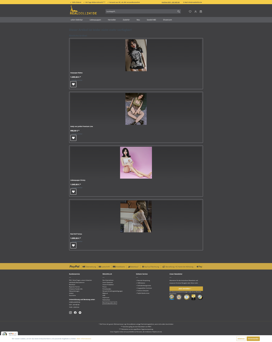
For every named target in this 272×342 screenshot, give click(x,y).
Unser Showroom (108, 282)
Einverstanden (253, 339)
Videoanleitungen (74, 291)
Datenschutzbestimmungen (180, 292)
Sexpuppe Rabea (76, 73)
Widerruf (105, 293)
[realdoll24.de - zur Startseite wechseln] (83, 11)
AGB (104, 295)
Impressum (106, 297)
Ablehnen (241, 339)
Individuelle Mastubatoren (76, 282)
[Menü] (16, 332)
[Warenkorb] (201, 11)
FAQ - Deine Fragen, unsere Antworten (80, 280)
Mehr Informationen (84, 339)
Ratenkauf (72, 284)
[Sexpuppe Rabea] (136, 55)
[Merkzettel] (190, 11)
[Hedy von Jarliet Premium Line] (136, 109)
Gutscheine (72, 295)
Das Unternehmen (108, 280)
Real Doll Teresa (76, 234)
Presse (105, 287)
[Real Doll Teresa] (136, 216)
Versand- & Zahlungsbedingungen (113, 291)
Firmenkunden (107, 289)
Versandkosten (131, 324)
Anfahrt (71, 293)
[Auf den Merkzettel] (73, 84)
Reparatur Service (74, 287)
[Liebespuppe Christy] (136, 163)
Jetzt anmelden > (185, 289)
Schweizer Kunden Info (75, 289)
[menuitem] (143, 11)
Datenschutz (106, 300)
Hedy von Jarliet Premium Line (81, 126)
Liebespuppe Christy (77, 180)
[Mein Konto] (195, 11)
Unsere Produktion (108, 284)
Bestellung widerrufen (109, 303)
